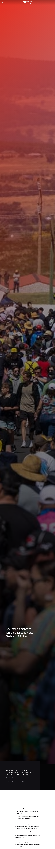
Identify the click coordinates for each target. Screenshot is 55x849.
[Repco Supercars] (27, 2)
